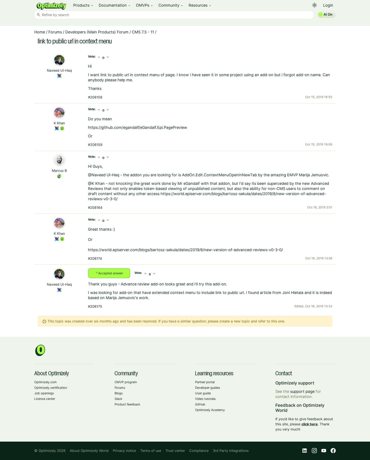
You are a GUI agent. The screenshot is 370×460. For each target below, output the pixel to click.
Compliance (199, 450)
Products (83, 5)
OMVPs (144, 5)
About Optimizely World (89, 450)
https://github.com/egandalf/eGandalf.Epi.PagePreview (137, 127)
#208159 (95, 144)
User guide (203, 393)
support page (302, 391)
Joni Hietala (292, 292)
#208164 (95, 207)
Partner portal (205, 382)
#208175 (95, 306)
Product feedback (127, 404)
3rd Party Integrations (231, 450)
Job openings (44, 393)
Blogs (119, 393)
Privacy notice (124, 450)
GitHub (200, 404)
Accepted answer (109, 273)
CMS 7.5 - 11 (143, 32)
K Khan (59, 123)
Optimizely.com (45, 382)
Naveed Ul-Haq (59, 70)
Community (171, 5)
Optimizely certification (50, 387)
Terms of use (150, 450)
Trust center (175, 450)
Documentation (115, 5)
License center (44, 399)
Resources (200, 5)
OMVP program (126, 382)
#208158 (95, 97)
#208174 (95, 258)
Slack (118, 399)
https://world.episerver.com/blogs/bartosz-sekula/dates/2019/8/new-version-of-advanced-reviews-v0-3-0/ (185, 250)
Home (39, 32)
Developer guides (207, 387)
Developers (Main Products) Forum (96, 32)
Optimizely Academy (210, 410)
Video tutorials (205, 399)
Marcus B (59, 170)
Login (328, 5)
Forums (55, 32)
